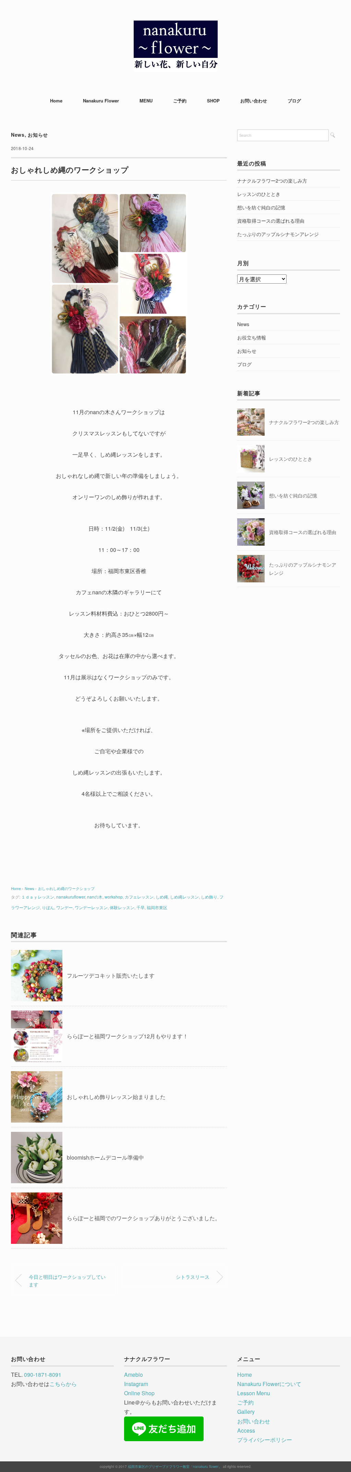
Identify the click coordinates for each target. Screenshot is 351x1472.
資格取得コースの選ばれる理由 (270, 220)
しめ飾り (209, 897)
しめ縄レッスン (184, 897)
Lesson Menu (253, 1393)
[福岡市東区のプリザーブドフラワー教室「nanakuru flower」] (176, 25)
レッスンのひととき (258, 193)
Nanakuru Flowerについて (269, 1384)
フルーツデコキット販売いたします (111, 975)
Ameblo (133, 1374)
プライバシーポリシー (264, 1440)
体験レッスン (122, 907)
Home (56, 100)
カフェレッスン (139, 897)
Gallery (246, 1411)
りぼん (48, 907)
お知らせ (38, 134)
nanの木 (94, 897)
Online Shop (139, 1393)
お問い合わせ (253, 100)
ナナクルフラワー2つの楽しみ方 (272, 180)
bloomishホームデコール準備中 (105, 1157)
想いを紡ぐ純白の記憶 (261, 207)
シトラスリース (192, 1276)
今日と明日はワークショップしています (67, 1280)
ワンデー (64, 907)
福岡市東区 (157, 907)
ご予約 (179, 100)
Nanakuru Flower (101, 100)
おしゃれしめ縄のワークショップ (66, 888)
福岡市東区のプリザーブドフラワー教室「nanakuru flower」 (175, 1466)
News (18, 134)
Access (246, 1430)
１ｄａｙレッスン (37, 897)
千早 (140, 907)
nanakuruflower (70, 897)
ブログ (294, 100)
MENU (146, 100)
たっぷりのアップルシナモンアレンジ (278, 234)
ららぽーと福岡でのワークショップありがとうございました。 (143, 1218)
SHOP (213, 100)
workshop (114, 897)
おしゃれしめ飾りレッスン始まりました (116, 1097)
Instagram (136, 1384)
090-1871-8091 (42, 1374)
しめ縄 (162, 897)
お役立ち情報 (251, 337)
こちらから (63, 1384)
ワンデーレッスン (91, 907)
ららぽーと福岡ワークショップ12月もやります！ (127, 1036)
